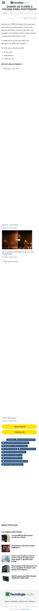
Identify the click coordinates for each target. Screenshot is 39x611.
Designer (10, 440)
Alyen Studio (25, 609)
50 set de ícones (9, 418)
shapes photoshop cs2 (13, 455)
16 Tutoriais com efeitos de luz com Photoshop (18, 253)
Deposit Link (9, 59)
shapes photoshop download (15, 461)
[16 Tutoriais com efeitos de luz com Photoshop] (17, 231)
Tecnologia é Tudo (19, 2)
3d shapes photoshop (26, 440)
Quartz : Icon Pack (10, 225)
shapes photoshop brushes (14, 452)
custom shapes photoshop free (16, 443)
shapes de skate (10, 449)
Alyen (5, 13)
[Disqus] (19, 494)
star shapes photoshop (13, 464)
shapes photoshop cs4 (13, 458)
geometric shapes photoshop (15, 446)
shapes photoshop (28, 449)
